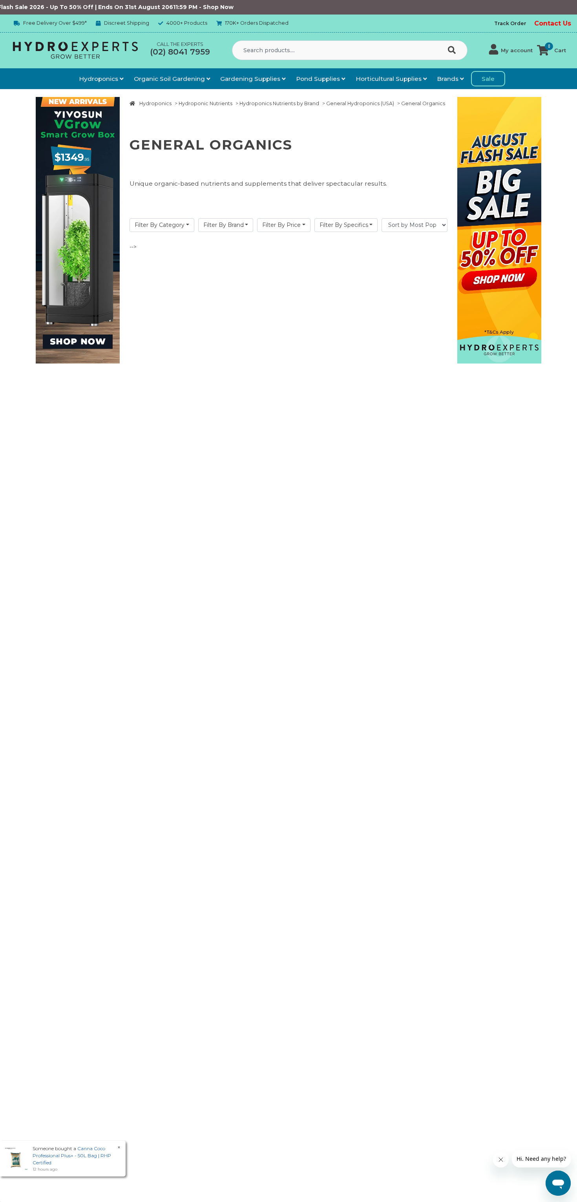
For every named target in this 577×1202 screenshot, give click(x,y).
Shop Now (195, 7)
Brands (448, 78)
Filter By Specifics (344, 224)
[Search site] (453, 50)
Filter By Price (281, 224)
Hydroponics (99, 78)
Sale (488, 78)
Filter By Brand (223, 224)
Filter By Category (159, 224)
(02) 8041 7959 (180, 52)
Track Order (510, 23)
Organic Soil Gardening (170, 78)
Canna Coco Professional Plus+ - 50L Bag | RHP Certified (72, 1155)
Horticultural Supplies (389, 78)
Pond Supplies (318, 78)
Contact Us (552, 23)
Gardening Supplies (251, 78)
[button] (510, 50)
